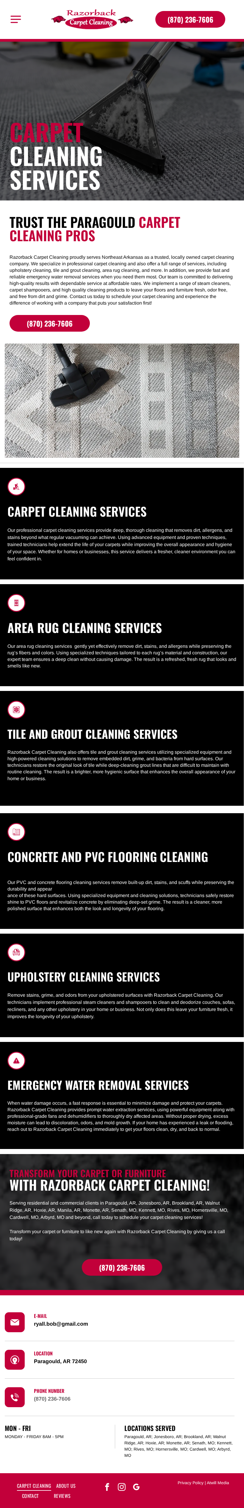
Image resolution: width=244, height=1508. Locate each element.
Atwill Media (218, 1482)
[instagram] (121, 1487)
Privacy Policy (191, 1482)
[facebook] (107, 1487)
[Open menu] (16, 19)
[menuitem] (34, 1485)
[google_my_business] (136, 1487)
